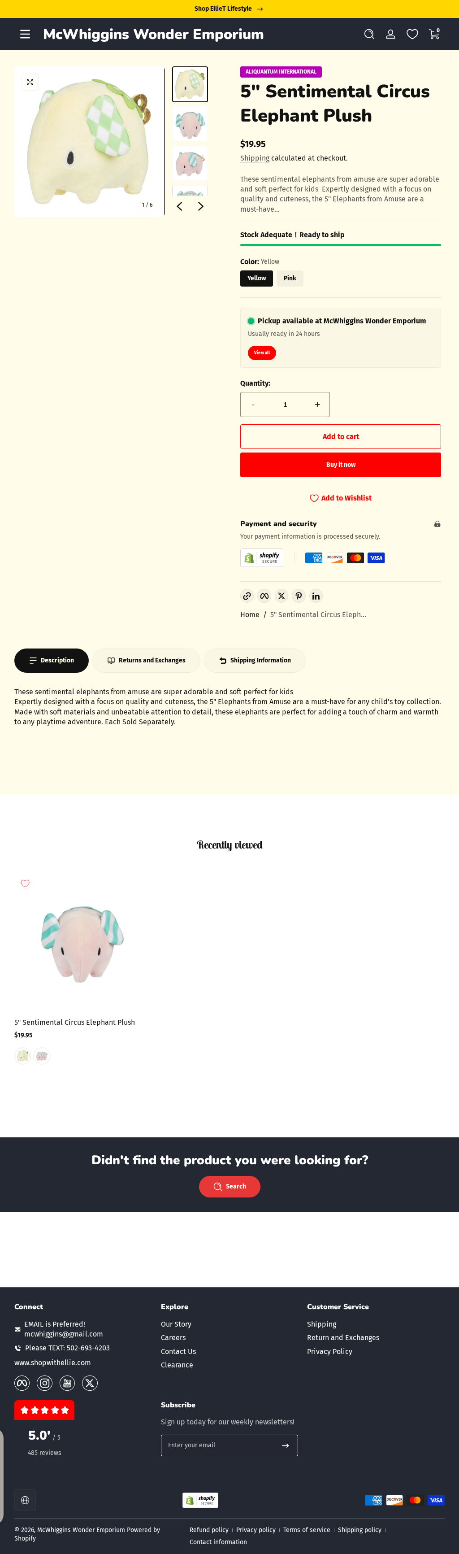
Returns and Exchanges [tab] (152, 660)
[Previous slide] (179, 206)
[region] (229, 9)
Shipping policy (359, 1530)
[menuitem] (230, 1324)
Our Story (176, 1324)
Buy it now (340, 465)
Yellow (256, 278)
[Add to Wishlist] (25, 883)
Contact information (218, 1542)
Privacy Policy (329, 1351)
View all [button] (262, 353)
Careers (173, 1337)
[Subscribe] (285, 1445)
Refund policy (209, 1530)
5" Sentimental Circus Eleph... (318, 614)
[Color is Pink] (41, 1056)
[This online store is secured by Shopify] (261, 557)
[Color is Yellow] (23, 1056)
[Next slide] (201, 206)
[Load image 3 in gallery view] (190, 163)
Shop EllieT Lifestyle (223, 9)
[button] (369, 34)
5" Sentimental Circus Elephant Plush (74, 1022)
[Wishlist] (412, 34)
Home (250, 614)
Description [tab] (57, 660)
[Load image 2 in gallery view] (190, 124)
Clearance (177, 1365)
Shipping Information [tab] (260, 660)
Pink (290, 278)
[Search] (369, 34)
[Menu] (25, 34)
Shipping (254, 158)
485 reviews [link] (44, 1453)
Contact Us (178, 1351)
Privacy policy (256, 1530)
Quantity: (255, 383)
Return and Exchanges (343, 1337)
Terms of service (306, 1530)
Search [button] (236, 1186)
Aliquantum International (281, 71)
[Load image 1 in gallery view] (190, 84)
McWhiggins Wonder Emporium (82, 1530)
